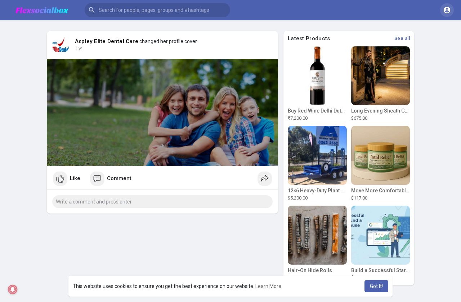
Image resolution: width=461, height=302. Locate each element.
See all (402, 38)
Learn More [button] (268, 286)
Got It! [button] (376, 286)
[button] (157, 10)
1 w (78, 48)
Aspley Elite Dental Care (106, 41)
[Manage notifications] (13, 289)
